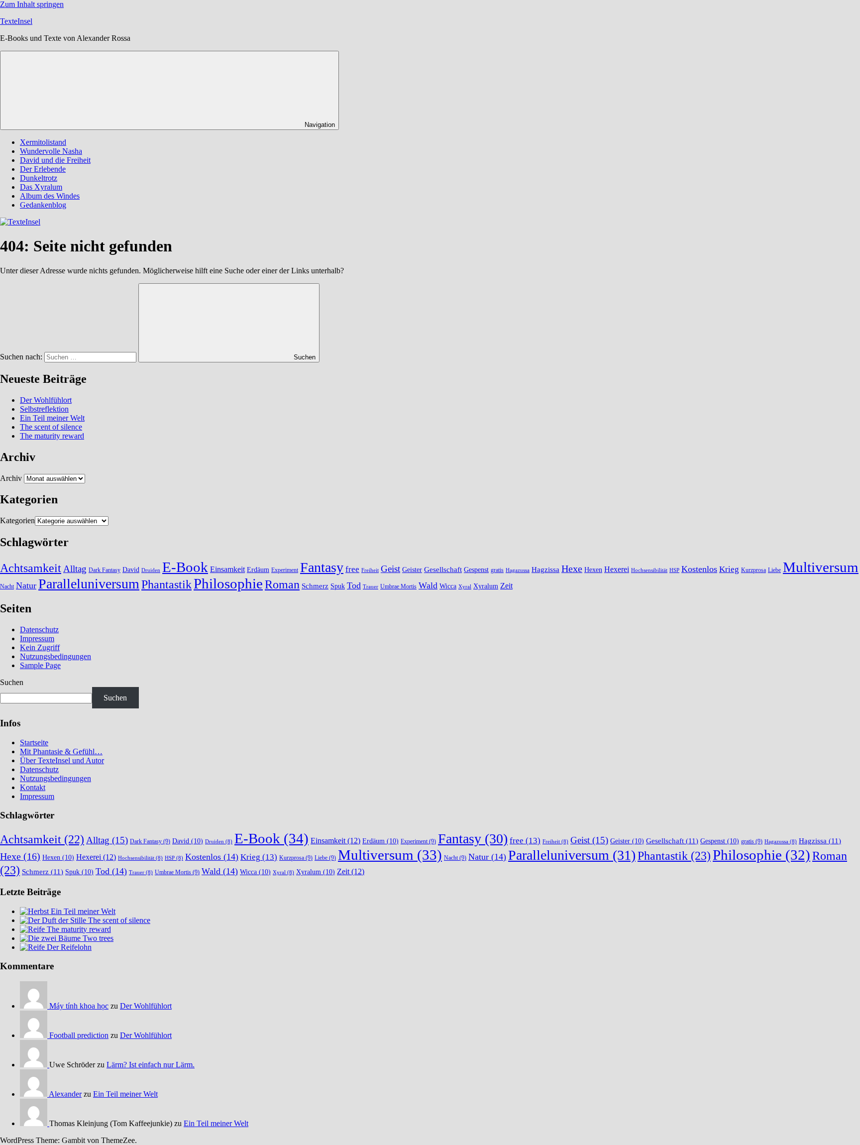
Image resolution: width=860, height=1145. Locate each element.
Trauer (370, 586)
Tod (354, 585)
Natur (26, 585)
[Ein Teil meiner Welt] (35, 911)
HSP (674, 570)
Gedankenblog (43, 205)
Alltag (75, 569)
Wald (428, 585)
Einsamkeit (227, 569)
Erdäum (258, 569)
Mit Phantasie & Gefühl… (61, 751)
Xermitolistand (43, 142)
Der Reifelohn (69, 947)
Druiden (150, 570)
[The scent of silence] (54, 920)
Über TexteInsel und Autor (62, 760)
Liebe (774, 570)
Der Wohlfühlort (46, 400)
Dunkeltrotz (38, 178)
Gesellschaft (443, 569)
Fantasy (321, 567)
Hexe (571, 569)
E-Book (185, 567)
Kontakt (32, 787)
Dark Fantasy (104, 570)
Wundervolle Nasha (51, 151)
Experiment (284, 570)
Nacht (7, 586)
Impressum (37, 638)
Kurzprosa (753, 570)
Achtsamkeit (30, 568)
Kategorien (17, 520)
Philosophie (228, 583)
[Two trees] (51, 938)
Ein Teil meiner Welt (52, 418)
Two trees (98, 938)
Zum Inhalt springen (32, 4)
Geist (390, 569)
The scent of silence (51, 427)
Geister (412, 569)
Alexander (65, 1094)
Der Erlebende (43, 169)
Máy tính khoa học (78, 1006)
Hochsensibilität (649, 570)
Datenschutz (39, 629)
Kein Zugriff (40, 647)
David (130, 569)
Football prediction (78, 1035)
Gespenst (476, 569)
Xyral (464, 586)
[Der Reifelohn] (33, 947)
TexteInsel (16, 21)
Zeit (506, 585)
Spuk (337, 586)
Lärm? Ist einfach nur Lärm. (151, 1064)
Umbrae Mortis (398, 586)
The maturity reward (52, 436)
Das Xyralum (41, 187)
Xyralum (485, 586)
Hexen (593, 569)
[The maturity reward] (33, 929)
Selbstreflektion (44, 409)
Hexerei (616, 569)
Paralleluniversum (88, 583)
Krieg (729, 569)
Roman (282, 584)
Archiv (11, 478)
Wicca (447, 586)
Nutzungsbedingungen (55, 656)
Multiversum (821, 567)
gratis (497, 570)
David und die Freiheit (55, 160)
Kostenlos (699, 569)
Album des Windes (50, 196)
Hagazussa (518, 570)
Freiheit (370, 570)
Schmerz (315, 586)
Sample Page (40, 665)
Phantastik (166, 584)
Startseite (34, 742)
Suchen (11, 682)
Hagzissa (545, 569)
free (352, 569)
